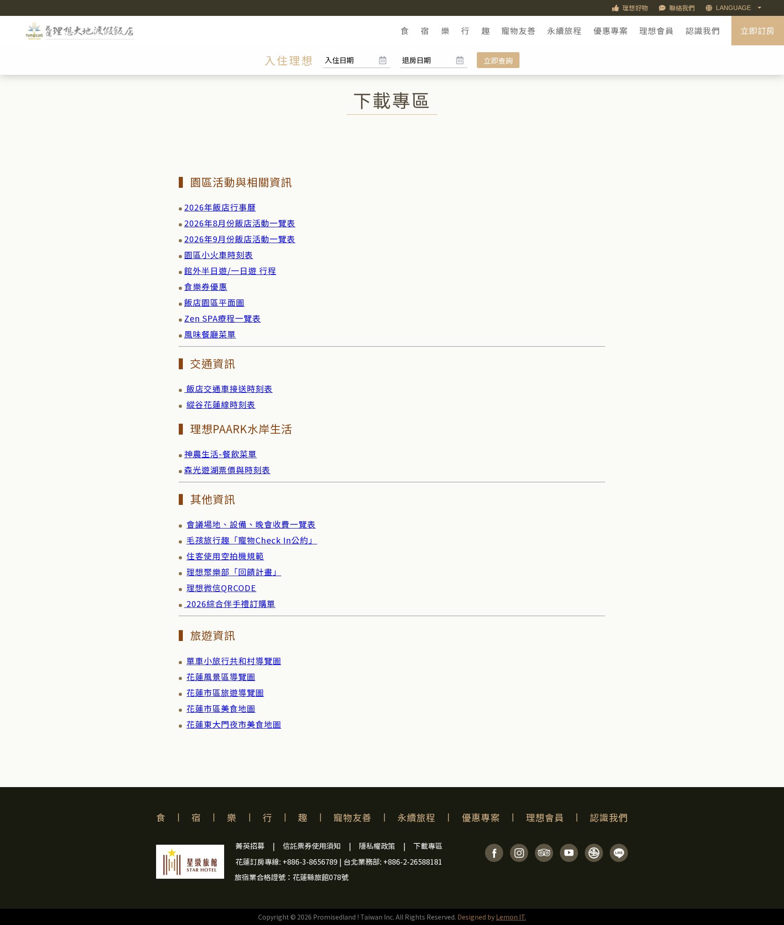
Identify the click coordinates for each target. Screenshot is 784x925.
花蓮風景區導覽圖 (220, 676)
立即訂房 (757, 30)
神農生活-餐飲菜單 (220, 454)
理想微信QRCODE (221, 587)
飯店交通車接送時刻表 (228, 388)
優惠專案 (610, 30)
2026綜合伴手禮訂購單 (230, 603)
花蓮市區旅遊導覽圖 (225, 692)
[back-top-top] (768, 881)
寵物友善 (518, 30)
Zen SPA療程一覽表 (222, 318)
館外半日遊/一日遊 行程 (230, 270)
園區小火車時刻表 (218, 254)
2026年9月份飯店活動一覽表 (239, 239)
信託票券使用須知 (312, 845)
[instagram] (519, 858)
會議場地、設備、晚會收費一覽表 (251, 524)
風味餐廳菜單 (210, 334)
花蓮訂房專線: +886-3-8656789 (286, 861)
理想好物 (635, 7)
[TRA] (594, 858)
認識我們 (703, 30)
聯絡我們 (682, 7)
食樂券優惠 (205, 286)
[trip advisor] (544, 858)
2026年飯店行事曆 (220, 207)
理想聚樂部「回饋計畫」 (233, 572)
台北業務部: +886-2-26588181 (392, 861)
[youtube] (569, 858)
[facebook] (494, 858)
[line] (619, 858)
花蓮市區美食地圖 (220, 708)
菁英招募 (250, 845)
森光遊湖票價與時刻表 (227, 469)
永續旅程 (564, 30)
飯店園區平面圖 (214, 302)
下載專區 (427, 845)
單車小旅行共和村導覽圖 (233, 660)
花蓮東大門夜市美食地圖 (233, 724)
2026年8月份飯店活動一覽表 (239, 223)
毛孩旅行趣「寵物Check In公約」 (251, 540)
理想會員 (656, 30)
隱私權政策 (377, 845)
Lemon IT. (511, 916)
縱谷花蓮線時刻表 (220, 404)
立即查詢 (498, 60)
